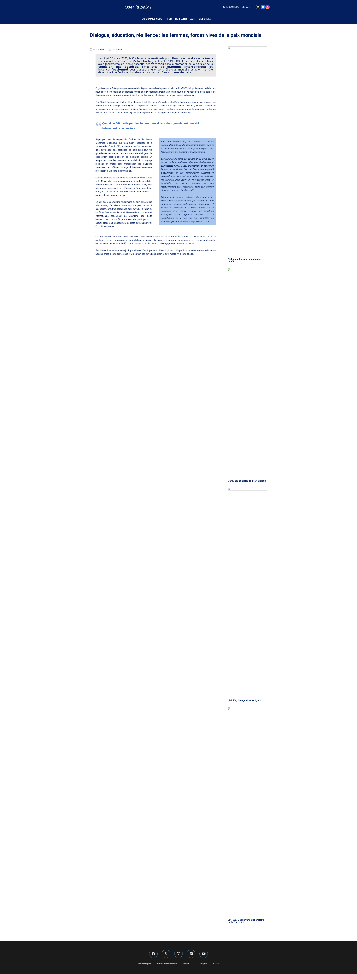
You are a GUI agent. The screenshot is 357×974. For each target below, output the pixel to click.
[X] (258, 7)
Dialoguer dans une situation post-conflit (246, 260)
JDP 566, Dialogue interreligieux (244, 700)
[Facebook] (263, 7)
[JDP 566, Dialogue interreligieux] (247, 592)
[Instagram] (267, 7)
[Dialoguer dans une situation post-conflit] (247, 151)
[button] (265, 19)
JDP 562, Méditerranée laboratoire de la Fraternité (246, 921)
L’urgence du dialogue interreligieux (247, 481)
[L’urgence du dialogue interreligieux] (247, 373)
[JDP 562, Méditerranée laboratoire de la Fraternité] (247, 812)
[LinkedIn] (191, 954)
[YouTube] (203, 954)
